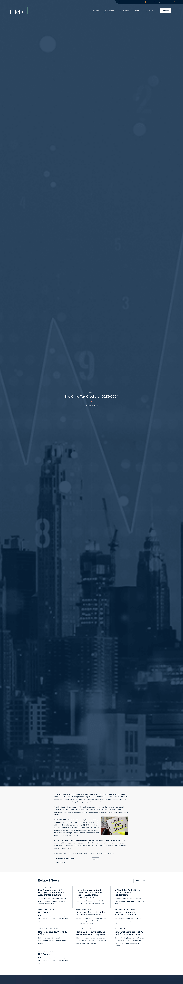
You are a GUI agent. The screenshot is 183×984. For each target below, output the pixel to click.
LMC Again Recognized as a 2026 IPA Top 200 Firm (128, 913)
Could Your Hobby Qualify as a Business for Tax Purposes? (90, 933)
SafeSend (177, 2)
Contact (165, 11)
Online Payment (158, 2)
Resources (124, 10)
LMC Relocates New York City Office (52, 933)
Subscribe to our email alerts (65, 858)
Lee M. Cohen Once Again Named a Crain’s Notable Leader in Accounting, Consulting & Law (89, 894)
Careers (149, 10)
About (137, 10)
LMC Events (44, 912)
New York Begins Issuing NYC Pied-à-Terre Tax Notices (129, 933)
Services (95, 10)
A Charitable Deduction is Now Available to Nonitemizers (127, 892)
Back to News (140, 880)
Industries (109, 10)
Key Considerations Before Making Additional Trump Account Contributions (51, 892)
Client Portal (168, 2)
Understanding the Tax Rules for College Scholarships (90, 913)
